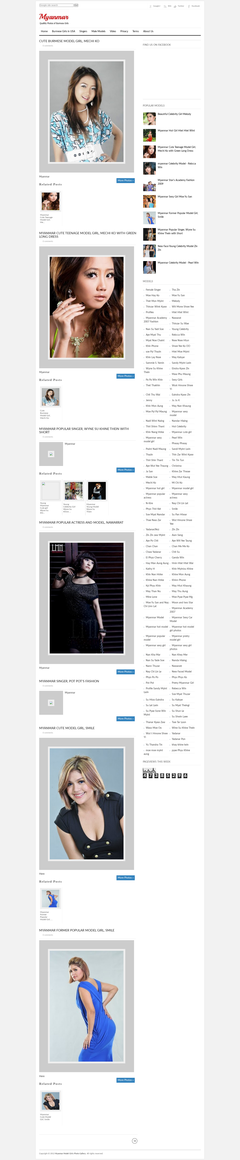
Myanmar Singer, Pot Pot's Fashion (69, 681)
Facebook (196, 6)
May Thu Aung (180, 591)
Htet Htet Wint (180, 312)
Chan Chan (152, 546)
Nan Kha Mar (153, 655)
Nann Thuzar (153, 666)
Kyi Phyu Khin (153, 586)
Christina (176, 466)
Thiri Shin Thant (154, 460)
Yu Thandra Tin (154, 745)
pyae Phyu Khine (181, 750)
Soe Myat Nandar (155, 514)
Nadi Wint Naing (155, 421)
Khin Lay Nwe (153, 357)
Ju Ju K (176, 400)
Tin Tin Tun (178, 460)
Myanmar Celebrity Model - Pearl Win (178, 263)
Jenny (149, 400)
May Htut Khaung (181, 586)
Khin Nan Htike (154, 574)
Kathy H (150, 569)
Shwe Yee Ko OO (181, 346)
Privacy (124, 31)
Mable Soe (151, 477)
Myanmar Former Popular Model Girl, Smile (76, 930)
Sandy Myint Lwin (181, 363)
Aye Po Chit (152, 541)
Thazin (149, 454)
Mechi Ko (151, 483)
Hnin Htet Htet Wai (182, 563)
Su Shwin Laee (180, 716)
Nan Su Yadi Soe (155, 329)
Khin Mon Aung (154, 406)
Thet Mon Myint (155, 301)
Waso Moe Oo (154, 728)
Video (113, 31)
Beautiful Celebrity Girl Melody (174, 114)
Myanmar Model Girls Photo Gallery (70, 1154)
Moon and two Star (182, 602)
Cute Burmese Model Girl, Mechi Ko (69, 41)
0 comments (48, 46)
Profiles (150, 312)
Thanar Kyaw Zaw (155, 722)
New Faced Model (182, 671)
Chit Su (176, 552)
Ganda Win (178, 557)
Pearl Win (177, 438)
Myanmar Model (155, 617)
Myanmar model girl (182, 488)
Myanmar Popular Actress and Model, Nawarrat (81, 522)
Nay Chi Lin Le (153, 671)
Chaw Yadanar (153, 552)
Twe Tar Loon (179, 722)
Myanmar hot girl (155, 488)
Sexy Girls (177, 380)
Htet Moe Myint (180, 352)
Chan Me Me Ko (180, 546)
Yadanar (176, 733)
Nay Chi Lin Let (180, 503)
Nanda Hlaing (179, 660)
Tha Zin (176, 290)
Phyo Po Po (152, 677)
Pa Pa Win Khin (154, 380)
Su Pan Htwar (179, 514)
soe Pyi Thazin (153, 352)
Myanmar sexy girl (156, 645)
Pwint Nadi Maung (156, 449)
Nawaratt (177, 666)
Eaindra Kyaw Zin (181, 395)
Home (44, 31)
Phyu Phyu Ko (179, 677)
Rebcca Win (178, 335)
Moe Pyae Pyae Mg (182, 597)
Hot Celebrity (179, 426)
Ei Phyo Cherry (154, 557)
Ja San (149, 471)
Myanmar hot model (157, 627)
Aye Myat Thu (153, 335)
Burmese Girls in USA (63, 31)
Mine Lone (151, 597)
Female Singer (153, 290)
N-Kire (149, 503)
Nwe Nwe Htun (180, 340)
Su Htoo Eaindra (155, 700)
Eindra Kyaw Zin (180, 368)
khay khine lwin (180, 745)
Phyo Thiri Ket (153, 509)
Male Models (98, 31)
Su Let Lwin (152, 705)
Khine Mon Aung (181, 574)
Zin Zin (175, 529)
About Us (148, 31)
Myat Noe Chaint (155, 340)
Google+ (156, 6)
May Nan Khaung (181, 406)
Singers (83, 31)
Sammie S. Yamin (155, 363)
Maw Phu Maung (181, 374)
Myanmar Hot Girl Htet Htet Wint (176, 130)
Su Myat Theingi (180, 705)
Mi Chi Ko (177, 483)
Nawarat (176, 318)
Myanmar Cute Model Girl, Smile (67, 728)
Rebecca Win (179, 688)
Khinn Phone (179, 580)
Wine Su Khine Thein (183, 728)
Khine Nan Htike (155, 580)
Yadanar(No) (152, 529)
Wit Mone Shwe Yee (183, 307)
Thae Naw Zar (153, 520)
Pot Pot (150, 683)
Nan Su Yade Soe (155, 660)
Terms (135, 31)
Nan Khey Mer (180, 655)
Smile (175, 509)
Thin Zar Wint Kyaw (182, 454)
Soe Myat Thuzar (181, 694)
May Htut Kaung (181, 477)
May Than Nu (153, 591)
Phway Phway (179, 443)
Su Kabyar (177, 700)
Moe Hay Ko (152, 295)
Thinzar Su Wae (180, 323)
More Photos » (126, 180)
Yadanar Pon (178, 739)
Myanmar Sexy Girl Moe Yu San (175, 197)
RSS (169, 6)
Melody (176, 301)
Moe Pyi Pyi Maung (156, 411)
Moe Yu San (178, 295)
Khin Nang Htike (155, 432)
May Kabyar (178, 357)
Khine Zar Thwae (181, 471)
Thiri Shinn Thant (155, 426)
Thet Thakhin (153, 385)
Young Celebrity (180, 329)
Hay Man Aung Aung (157, 563)
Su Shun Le (178, 711)
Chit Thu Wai (153, 395)
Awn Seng (177, 535)
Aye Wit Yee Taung (182, 541)
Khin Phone (152, 346)
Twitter (181, 6)
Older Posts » (135, 1141)
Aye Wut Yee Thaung (157, 466)
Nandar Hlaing (179, 421)
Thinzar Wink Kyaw (156, 307)
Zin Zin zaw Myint (155, 535)
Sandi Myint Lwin (181, 449)
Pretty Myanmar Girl (183, 683)
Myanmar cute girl (182, 432)
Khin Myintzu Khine (182, 569)
